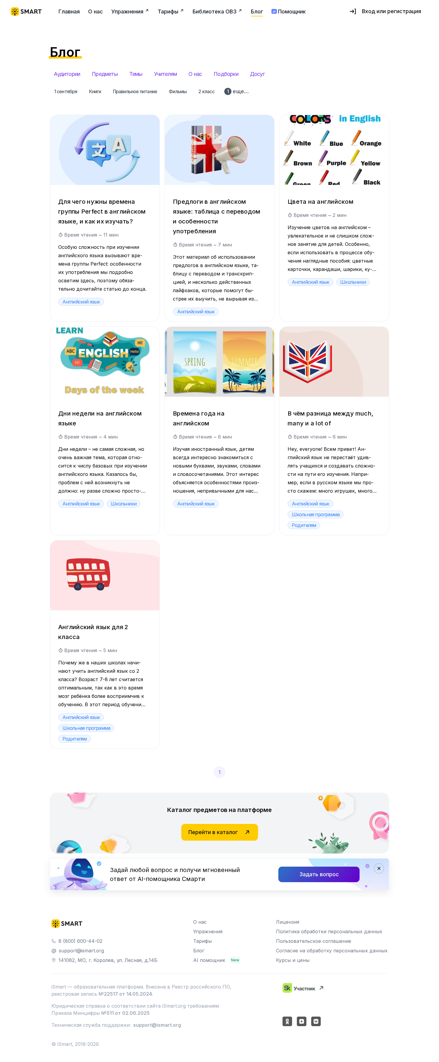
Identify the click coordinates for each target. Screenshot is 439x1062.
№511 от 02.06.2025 (125, 1013)
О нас (200, 922)
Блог (198, 951)
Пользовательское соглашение (313, 941)
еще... (238, 91)
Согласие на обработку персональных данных (332, 951)
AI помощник (209, 960)
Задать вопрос (319, 874)
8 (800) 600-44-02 (80, 941)
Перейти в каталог (213, 832)
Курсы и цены (292, 960)
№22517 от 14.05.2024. (126, 994)
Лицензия (287, 922)
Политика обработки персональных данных (329, 931)
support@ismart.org (81, 951)
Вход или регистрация (391, 11)
